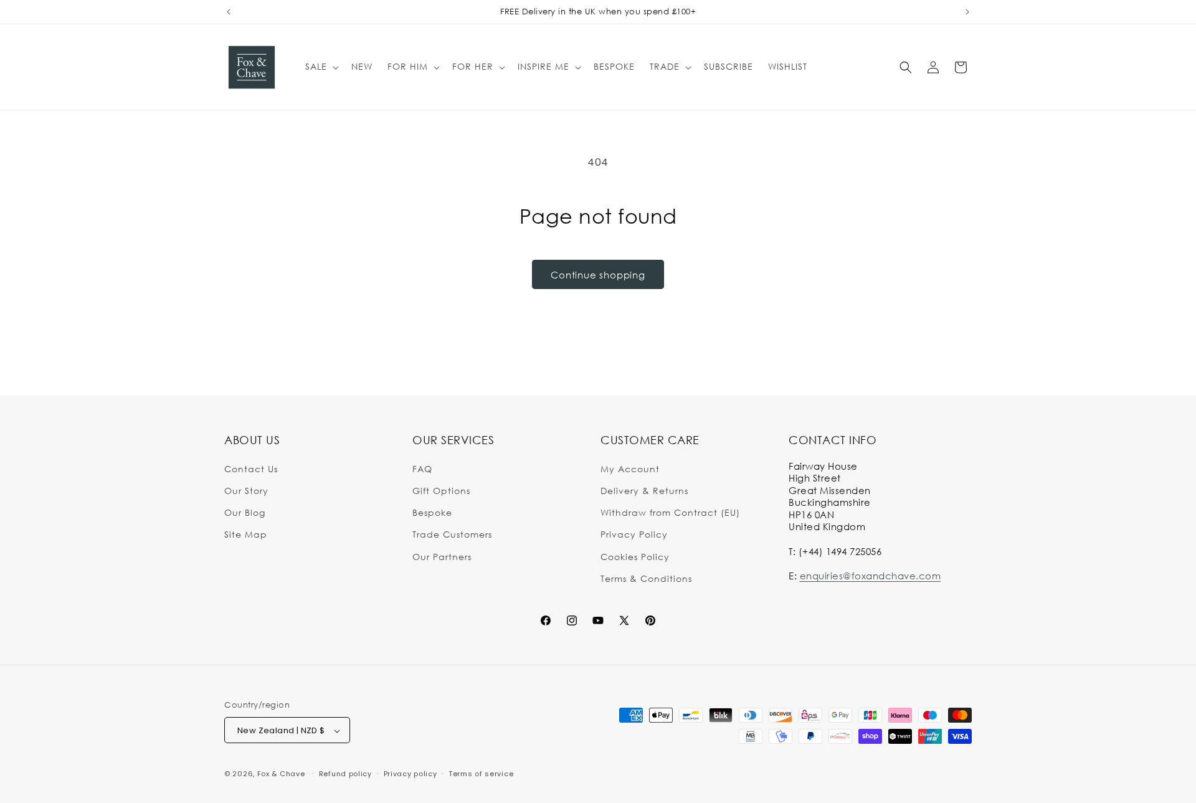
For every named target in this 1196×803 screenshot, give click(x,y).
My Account (630, 468)
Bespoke (432, 511)
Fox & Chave (281, 774)
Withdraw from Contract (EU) (670, 511)
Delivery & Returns (644, 490)
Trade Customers (452, 534)
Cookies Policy (635, 556)
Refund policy (345, 774)
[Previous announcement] (228, 12)
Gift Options (441, 490)
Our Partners (442, 556)
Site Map (245, 534)
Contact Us (251, 468)
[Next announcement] (967, 12)
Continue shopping (598, 274)
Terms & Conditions (646, 578)
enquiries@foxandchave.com (870, 575)
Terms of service (480, 774)
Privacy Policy (634, 534)
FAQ (422, 468)
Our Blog (244, 511)
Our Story (246, 490)
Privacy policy (410, 774)
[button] (321, 67)
